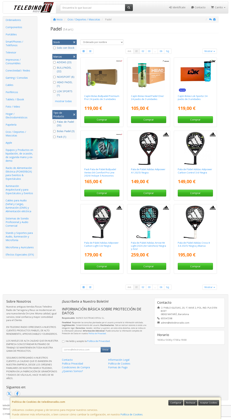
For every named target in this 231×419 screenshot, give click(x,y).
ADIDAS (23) (64, 62)
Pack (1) (61, 136)
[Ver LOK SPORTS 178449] (195, 75)
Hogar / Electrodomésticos (16, 115)
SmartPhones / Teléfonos (14, 43)
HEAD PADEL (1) (65, 84)
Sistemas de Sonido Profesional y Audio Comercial (17, 222)
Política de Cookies (131, 414)
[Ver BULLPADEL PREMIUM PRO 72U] (102, 75)
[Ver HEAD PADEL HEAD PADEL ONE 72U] (148, 75)
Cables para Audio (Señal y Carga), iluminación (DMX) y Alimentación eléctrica (18, 206)
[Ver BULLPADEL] (102, 148)
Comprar (102, 119)
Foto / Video (13, 106)
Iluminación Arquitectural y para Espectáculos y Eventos (19, 189)
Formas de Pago (118, 367)
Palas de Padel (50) (65, 123)
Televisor (11, 52)
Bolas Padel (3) (66, 131)
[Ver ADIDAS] (148, 148)
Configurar (175, 402)
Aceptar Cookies (208, 402)
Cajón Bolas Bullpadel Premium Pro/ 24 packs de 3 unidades (101, 97)
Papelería (11, 124)
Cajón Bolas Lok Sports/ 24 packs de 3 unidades (193, 97)
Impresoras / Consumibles (13, 61)
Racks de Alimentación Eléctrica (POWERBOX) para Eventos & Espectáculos (19, 173)
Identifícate (179, 7)
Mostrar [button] (208, 51)
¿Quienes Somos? (72, 371)
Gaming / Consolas (17, 77)
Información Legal (118, 359)
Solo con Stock (65, 47)
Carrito (219, 7)
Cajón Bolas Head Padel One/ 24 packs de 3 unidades (147, 97)
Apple (9, 142)
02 (143, 51)
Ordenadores (13, 20)
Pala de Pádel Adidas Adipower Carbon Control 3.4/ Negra (195, 171)
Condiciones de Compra (76, 367)
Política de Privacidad (97, 333)
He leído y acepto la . (88, 341)
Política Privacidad (72, 363)
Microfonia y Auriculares (20, 247)
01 (136, 51)
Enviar (106, 349)
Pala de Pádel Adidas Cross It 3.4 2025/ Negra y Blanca (194, 244)
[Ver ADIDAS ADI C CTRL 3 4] (195, 148)
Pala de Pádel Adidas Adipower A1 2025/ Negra (148, 171)
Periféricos (12, 92)
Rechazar (190, 402)
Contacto (200, 7)
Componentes (14, 27)
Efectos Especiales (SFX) (20, 254)
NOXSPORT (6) (65, 76)
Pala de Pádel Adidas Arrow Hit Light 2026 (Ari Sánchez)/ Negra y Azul (148, 246)
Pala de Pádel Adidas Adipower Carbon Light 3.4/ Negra (101, 244)
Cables (9, 85)
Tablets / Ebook (15, 99)
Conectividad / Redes (18, 70)
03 (149, 51)
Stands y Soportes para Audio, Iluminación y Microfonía (19, 236)
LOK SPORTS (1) (64, 93)
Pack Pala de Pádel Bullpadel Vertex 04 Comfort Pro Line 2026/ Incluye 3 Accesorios (100, 172)
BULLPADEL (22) (64, 69)
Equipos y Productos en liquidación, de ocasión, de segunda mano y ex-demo (19, 155)
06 (161, 51)
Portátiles (11, 34)
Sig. (167, 51)
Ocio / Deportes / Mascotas (16, 133)
